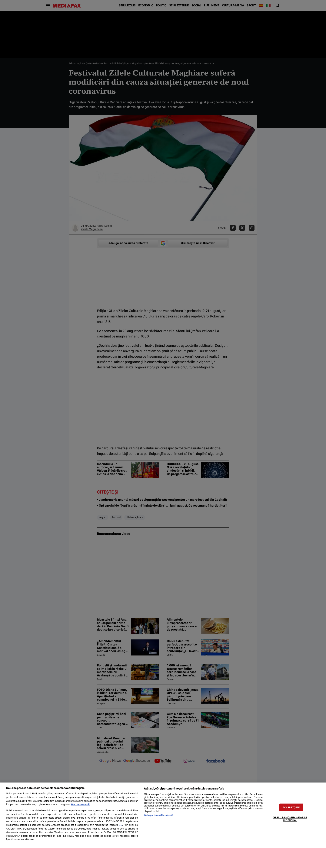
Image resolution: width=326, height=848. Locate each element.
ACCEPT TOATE (291, 807)
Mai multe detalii (80, 804)
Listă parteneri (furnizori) (158, 815)
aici (120, 825)
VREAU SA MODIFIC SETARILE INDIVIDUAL (290, 819)
